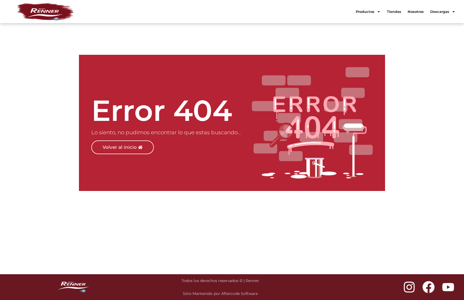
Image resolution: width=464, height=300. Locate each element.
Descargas (439, 11)
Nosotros (416, 11)
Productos (365, 11)
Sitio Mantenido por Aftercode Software (220, 293)
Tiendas (394, 11)
